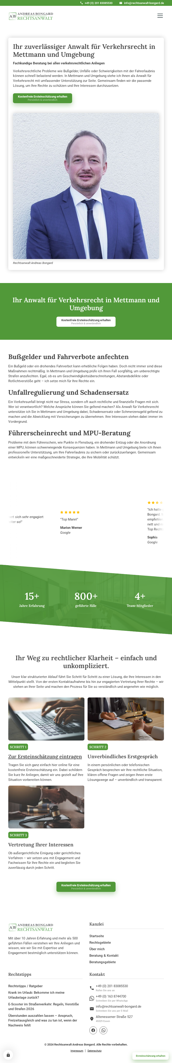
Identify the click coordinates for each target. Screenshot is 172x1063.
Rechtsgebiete (100, 943)
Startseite (96, 936)
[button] (159, 15)
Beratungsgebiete (102, 962)
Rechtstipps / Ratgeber (25, 986)
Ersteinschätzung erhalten (150, 1055)
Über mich (97, 949)
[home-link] (31, 16)
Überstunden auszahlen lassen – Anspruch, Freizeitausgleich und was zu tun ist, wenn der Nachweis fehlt (42, 1021)
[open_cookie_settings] (8, 1055)
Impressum (77, 1050)
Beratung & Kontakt (103, 956)
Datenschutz (94, 1050)
